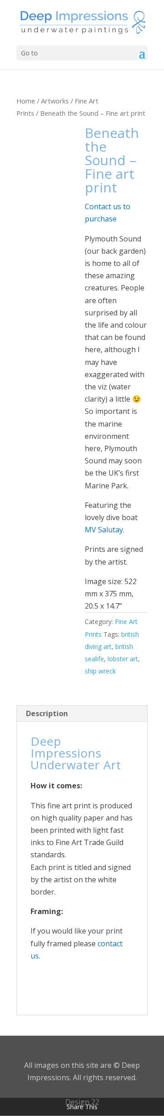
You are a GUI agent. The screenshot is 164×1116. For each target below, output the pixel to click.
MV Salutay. (104, 530)
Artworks (55, 100)
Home (25, 100)
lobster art (123, 658)
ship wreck (100, 671)
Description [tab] (47, 713)
